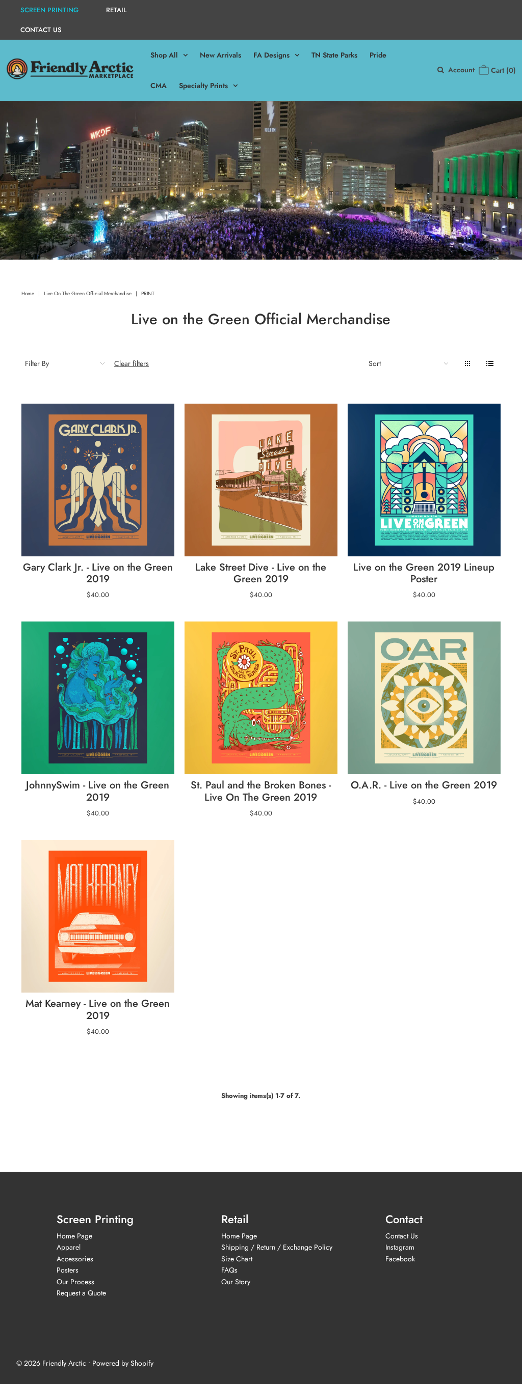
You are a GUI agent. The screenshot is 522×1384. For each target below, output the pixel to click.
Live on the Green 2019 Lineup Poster (423, 573)
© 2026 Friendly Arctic (51, 1363)
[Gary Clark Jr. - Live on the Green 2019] (97, 480)
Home (27, 293)
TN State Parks (334, 55)
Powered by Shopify (122, 1363)
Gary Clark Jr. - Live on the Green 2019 (98, 573)
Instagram (399, 1247)
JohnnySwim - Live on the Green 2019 (97, 791)
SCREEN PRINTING (49, 10)
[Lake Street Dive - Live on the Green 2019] (261, 480)
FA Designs (271, 55)
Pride (378, 55)
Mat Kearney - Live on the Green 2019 (97, 1009)
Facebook (400, 1259)
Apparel (69, 1247)
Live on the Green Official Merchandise (88, 293)
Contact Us (401, 1236)
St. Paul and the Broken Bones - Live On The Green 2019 (261, 791)
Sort (375, 363)
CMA (158, 85)
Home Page (74, 1236)
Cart (502, 70)
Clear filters (131, 363)
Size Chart (236, 1259)
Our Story (235, 1282)
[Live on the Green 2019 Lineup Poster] (424, 480)
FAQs (229, 1270)
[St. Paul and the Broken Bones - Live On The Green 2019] (261, 698)
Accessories (75, 1259)
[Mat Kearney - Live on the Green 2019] (97, 916)
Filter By (37, 363)
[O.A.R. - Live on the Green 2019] (424, 698)
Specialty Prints (203, 85)
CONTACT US (41, 30)
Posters (68, 1270)
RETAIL (116, 10)
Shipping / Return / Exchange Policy (276, 1247)
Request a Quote (81, 1293)
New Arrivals (220, 55)
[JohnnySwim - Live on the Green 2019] (97, 698)
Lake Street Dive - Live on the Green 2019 (260, 573)
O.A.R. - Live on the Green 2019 (424, 785)
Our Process (75, 1282)
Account (461, 70)
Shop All (164, 55)
